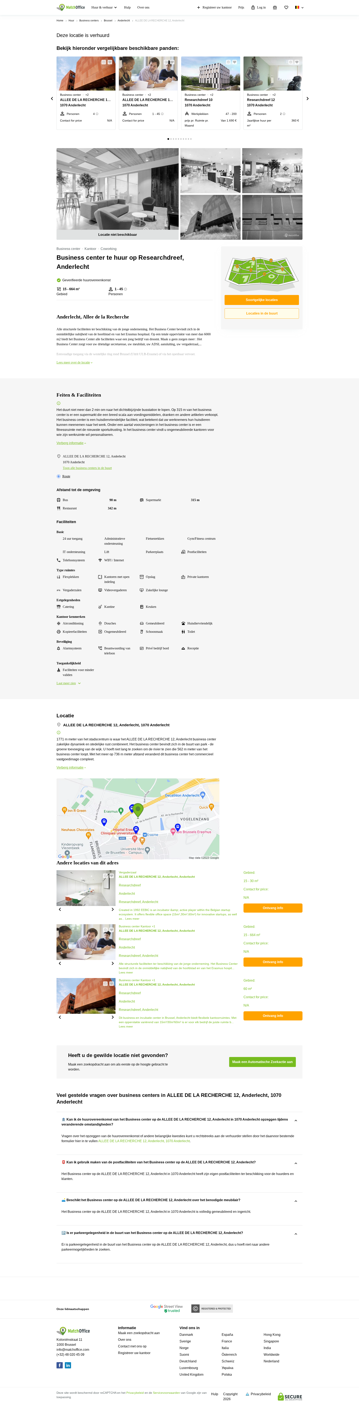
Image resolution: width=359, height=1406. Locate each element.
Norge (184, 1348)
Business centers (89, 20)
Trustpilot (63, 1288)
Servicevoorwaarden (166, 1392)
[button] (102, 62)
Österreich (229, 1354)
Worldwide (271, 1354)
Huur (71, 20)
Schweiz (228, 1361)
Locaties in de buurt (262, 313)
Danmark (186, 1334)
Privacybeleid (135, 1392)
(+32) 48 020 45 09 (70, 1354)
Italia (225, 1348)
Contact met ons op (132, 1346)
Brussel (108, 20)
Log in (261, 7)
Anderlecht (124, 20)
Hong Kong (272, 1334)
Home (60, 20)
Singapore (271, 1341)
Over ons (143, 7)
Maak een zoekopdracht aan (139, 1333)
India (267, 1348)
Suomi (184, 1354)
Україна (227, 1368)
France (227, 1341)
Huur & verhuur (102, 7)
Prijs (241, 7)
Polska (227, 1374)
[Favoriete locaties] (286, 7)
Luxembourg (189, 1368)
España (227, 1334)
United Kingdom (191, 1374)
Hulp (127, 7)
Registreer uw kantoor (217, 7)
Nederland (271, 1361)
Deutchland (188, 1361)
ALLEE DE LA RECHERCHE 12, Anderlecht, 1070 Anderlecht (144, 1141)
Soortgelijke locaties (262, 300)
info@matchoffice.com (73, 1349)
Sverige (185, 1341)
